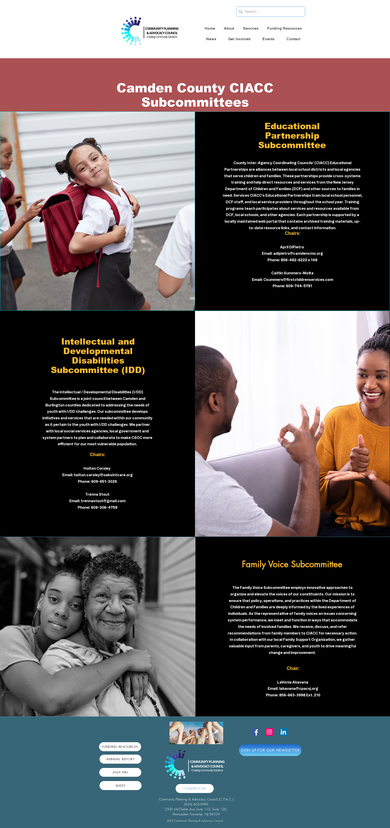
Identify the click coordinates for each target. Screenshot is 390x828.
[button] (229, 28)
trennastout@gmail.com (103, 501)
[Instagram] (269, 732)
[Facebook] (255, 732)
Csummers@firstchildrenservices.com (298, 280)
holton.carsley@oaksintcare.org (103, 475)
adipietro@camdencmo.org (298, 253)
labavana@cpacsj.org (298, 688)
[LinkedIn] (283, 732)
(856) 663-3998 (196, 804)
